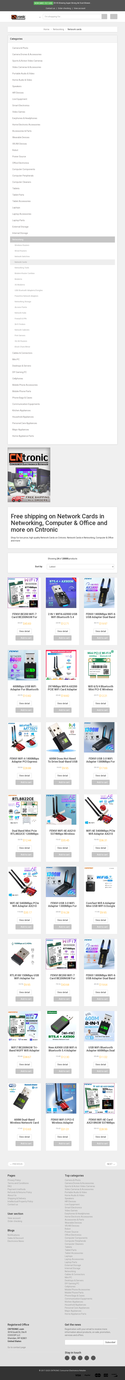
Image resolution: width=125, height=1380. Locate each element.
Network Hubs (20, 313)
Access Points (21, 307)
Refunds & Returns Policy (20, 1192)
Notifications (14, 1235)
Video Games (18, 112)
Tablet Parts (18, 195)
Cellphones (17, 378)
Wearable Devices (20, 137)
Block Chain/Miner (22, 347)
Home (46, 29)
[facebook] (67, 1358)
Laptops (16, 207)
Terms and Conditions (18, 1183)
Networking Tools (22, 268)
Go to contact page (17, 1347)
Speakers (16, 86)
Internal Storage (20, 233)
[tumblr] (80, 1358)
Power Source (19, 156)
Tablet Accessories (21, 201)
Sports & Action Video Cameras (27, 61)
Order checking (64, 8)
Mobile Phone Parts (21, 391)
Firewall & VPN (21, 319)
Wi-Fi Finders (20, 324)
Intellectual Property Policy (20, 1201)
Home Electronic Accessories (26, 124)
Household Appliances (23, 417)
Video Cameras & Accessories (26, 67)
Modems (18, 279)
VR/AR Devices (19, 144)
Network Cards (21, 262)
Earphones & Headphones (24, 118)
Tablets (16, 188)
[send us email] (93, 1358)
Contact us (50, 8)
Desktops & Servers (21, 366)
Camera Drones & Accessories (26, 54)
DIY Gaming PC (19, 372)
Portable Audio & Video (23, 73)
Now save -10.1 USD (43, 3)
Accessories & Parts (22, 131)
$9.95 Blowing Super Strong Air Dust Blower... (72, 3)
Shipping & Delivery (17, 1198)
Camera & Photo (20, 48)
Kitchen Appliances (21, 410)
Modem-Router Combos (25, 273)
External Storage (20, 227)
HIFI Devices (18, 92)
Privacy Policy (14, 1180)
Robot (15, 150)
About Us (12, 1195)
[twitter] (73, 1358)
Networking (58, 29)
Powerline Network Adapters (26, 296)
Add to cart (26, 638)
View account (79, 8)
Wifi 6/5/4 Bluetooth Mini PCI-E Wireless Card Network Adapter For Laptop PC (100, 691)
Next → (111, 1164)
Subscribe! (110, 1342)
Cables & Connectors (22, 353)
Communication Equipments (26, 404)
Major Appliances (20, 429)
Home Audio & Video (22, 80)
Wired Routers (21, 251)
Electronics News (16, 1241)
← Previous (16, 1164)
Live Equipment (19, 99)
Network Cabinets (22, 330)
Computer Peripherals (23, 175)
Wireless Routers (22, 245)
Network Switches (22, 256)
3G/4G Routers (21, 341)
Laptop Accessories (21, 214)
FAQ (10, 1186)
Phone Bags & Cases (22, 397)
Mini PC (16, 359)
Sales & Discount (16, 1238)
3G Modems (20, 285)
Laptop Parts (18, 220)
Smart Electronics (20, 105)
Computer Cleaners (21, 182)
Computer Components (23, 169)
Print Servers (20, 335)
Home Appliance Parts (23, 436)
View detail (24, 631)
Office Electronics (20, 163)
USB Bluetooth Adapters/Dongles (29, 290)
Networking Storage (23, 302)
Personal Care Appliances (24, 423)
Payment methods (17, 1189)
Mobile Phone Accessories (25, 385)
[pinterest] (86, 1358)
